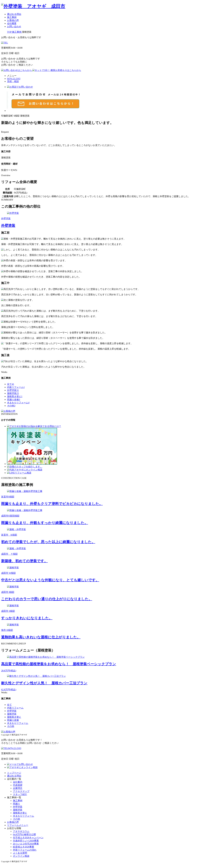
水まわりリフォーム (18, 402)
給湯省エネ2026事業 (23, 847)
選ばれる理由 (14, 14)
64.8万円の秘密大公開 (24, 834)
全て (10, 384)
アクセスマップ (21, 791)
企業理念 (17, 788)
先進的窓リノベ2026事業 (26, 840)
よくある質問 (20, 853)
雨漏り (16, 803)
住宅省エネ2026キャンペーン (28, 837)
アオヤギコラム (21, 831)
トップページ (14, 773)
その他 (11, 405)
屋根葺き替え (14, 396)
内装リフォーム (16, 387)
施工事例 (11, 17)
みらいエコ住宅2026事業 (26, 843)
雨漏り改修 (13, 399)
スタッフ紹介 (20, 794)
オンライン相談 (21, 856)
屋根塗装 (13, 393)
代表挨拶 (17, 785)
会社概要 (11, 23)
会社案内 (17, 782)
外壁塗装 (13, 390)
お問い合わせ (14, 26)
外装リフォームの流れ (24, 850)
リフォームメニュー (17, 825)
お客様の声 (13, 20)
